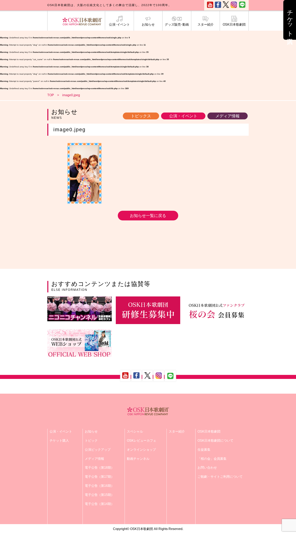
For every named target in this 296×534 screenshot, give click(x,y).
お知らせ (148, 24)
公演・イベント (183, 116)
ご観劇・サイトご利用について (220, 476)
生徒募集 (204, 449)
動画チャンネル (138, 458)
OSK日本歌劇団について (215, 440)
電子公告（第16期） (99, 485)
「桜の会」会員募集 (212, 458)
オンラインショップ (141, 449)
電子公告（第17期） (99, 476)
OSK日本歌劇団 (234, 24)
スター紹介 (206, 24)
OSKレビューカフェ (141, 440)
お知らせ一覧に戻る (148, 215)
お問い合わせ (207, 467)
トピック (91, 440)
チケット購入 (59, 440)
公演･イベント (119, 24)
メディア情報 (227, 116)
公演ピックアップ (98, 449)
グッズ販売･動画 (177, 24)
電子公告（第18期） (99, 467)
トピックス (141, 116)
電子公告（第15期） (99, 494)
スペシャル (135, 431)
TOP (50, 95)
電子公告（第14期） (99, 504)
